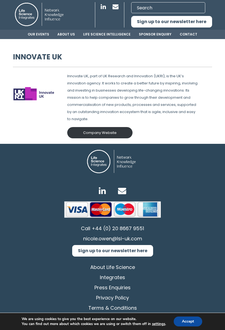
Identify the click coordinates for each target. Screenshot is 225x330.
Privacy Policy (112, 297)
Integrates (112, 277)
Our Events (38, 34)
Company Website (100, 132)
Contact (188, 34)
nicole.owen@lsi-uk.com (112, 238)
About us (66, 34)
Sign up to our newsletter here (171, 21)
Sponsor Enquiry (155, 34)
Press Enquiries (112, 287)
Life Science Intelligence (107, 34)
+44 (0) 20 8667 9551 (118, 228)
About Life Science (112, 267)
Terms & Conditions (112, 307)
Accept (188, 321)
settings (158, 323)
